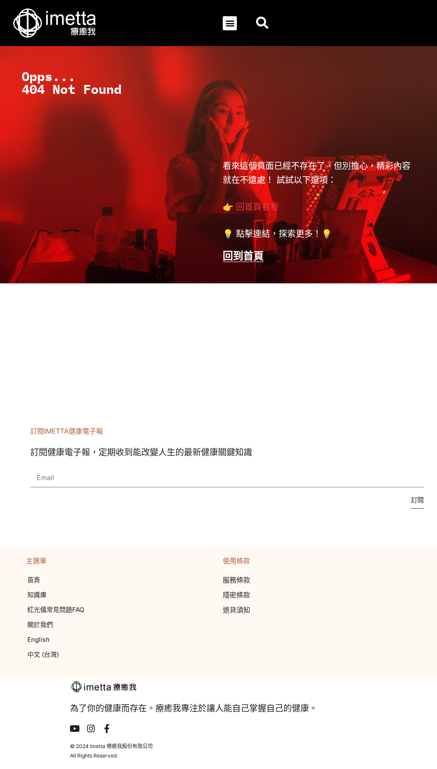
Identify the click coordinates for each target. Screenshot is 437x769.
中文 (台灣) (43, 654)
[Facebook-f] (106, 728)
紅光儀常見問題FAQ (55, 610)
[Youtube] (74, 728)
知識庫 (37, 595)
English (38, 639)
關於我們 (40, 624)
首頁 (33, 580)
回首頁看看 (257, 207)
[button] (230, 23)
